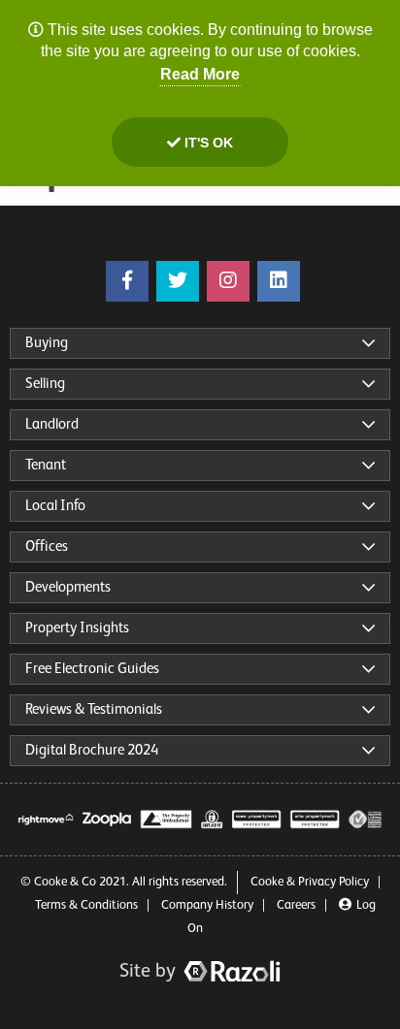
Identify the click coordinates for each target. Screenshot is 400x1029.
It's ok (207, 142)
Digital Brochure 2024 (91, 750)
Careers (296, 905)
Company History (207, 905)
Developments (68, 587)
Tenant (45, 465)
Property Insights (77, 628)
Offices (46, 546)
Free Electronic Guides (92, 668)
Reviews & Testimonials (93, 709)
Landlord (52, 424)
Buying (46, 343)
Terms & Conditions (86, 905)
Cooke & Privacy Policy (309, 882)
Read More (200, 74)
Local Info (55, 505)
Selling (45, 383)
